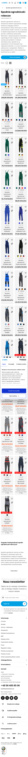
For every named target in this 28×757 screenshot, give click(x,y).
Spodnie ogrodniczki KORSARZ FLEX (20, 229)
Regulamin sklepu (6, 648)
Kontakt (3, 624)
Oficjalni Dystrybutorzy (8, 633)
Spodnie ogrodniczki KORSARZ (7, 229)
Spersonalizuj (13, 396)
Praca (2, 645)
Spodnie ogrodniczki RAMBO (7, 330)
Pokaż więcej (14, 570)
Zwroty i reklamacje (7, 627)
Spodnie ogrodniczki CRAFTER (20, 330)
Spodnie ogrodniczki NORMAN (7, 194)
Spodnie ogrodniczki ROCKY (20, 126)
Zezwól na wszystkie (14, 390)
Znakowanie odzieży (7, 642)
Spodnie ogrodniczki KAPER (7, 161)
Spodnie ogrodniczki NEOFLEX (20, 161)
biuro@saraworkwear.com (7, 688)
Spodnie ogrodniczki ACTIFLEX (20, 297)
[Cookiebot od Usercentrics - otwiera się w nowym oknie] (19, 360)
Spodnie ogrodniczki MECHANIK (20, 481)
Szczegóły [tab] (11, 364)
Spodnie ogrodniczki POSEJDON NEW (21, 262)
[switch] (3, 753)
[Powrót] (2, 8)
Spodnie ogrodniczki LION (7, 440)
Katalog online (5, 639)
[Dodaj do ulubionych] (12, 70)
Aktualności (4, 630)
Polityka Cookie (5, 654)
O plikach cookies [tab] (21, 364)
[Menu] (9, 3)
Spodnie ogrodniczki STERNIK (20, 441)
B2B (2, 636)
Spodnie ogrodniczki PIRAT (7, 400)
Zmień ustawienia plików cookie (10, 657)
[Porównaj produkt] (12, 74)
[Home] (4, 3)
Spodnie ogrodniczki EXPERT (7, 521)
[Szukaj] (12, 3)
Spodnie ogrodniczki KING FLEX (7, 128)
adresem (10, 612)
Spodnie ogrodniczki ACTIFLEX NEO (7, 93)
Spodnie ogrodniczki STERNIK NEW (7, 262)
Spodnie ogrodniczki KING (21, 94)
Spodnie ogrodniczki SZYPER (7, 295)
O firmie (3, 621)
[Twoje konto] (15, 3)
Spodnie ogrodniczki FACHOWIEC (21, 401)
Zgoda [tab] (4, 364)
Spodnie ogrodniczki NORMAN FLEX (20, 196)
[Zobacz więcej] (25, 8)
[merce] (15, 744)
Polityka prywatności (7, 651)
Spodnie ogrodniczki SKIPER (7, 481)
